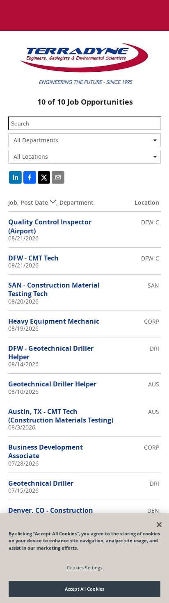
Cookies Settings (85, 567)
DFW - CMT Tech (33, 258)
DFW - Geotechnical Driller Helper (51, 352)
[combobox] (84, 140)
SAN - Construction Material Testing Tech (54, 289)
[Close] (159, 525)
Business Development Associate (45, 451)
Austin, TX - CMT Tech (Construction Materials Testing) (60, 416)
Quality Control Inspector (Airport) (49, 226)
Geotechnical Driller (40, 483)
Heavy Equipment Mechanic (53, 321)
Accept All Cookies (84, 589)
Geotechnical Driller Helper (52, 383)
